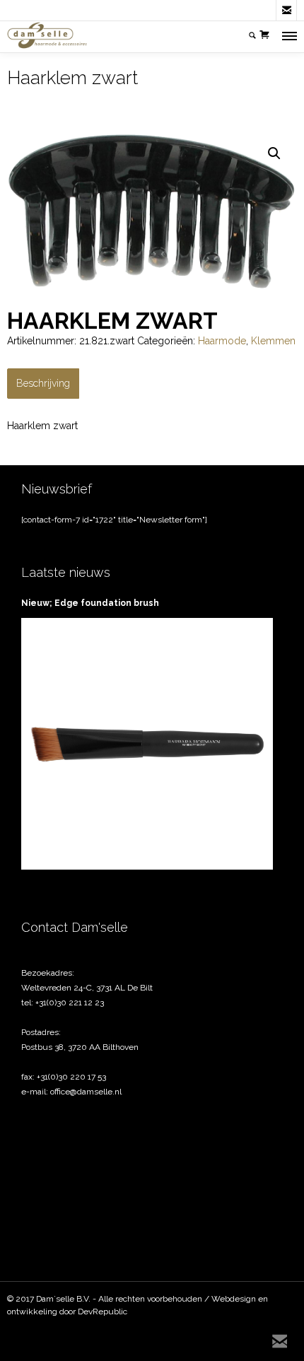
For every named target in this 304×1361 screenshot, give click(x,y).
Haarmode (222, 340)
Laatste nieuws (65, 572)
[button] (274, 153)
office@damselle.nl (86, 1092)
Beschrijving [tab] (43, 383)
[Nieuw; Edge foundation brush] (147, 744)
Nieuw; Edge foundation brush (90, 603)
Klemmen (273, 340)
